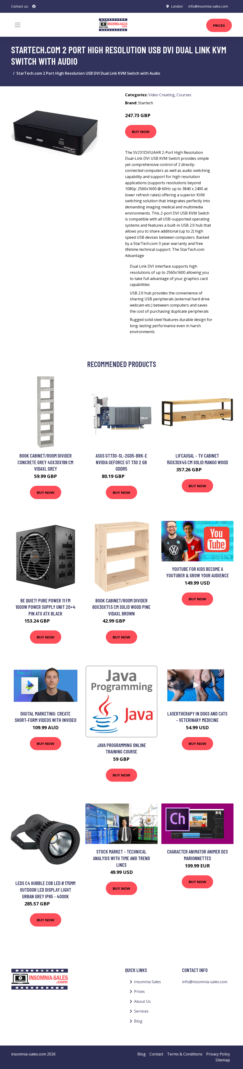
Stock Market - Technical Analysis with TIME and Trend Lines (121, 858)
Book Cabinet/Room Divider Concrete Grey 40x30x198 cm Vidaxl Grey (45, 462)
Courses (184, 94)
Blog (138, 1021)
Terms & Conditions (184, 1054)
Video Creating (161, 94)
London (177, 6)
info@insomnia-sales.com (208, 6)
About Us (142, 1001)
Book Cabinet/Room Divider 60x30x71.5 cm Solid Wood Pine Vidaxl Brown (121, 606)
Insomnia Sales (147, 981)
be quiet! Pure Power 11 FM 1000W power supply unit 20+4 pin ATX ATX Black (45, 606)
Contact (156, 1054)
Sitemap (222, 1060)
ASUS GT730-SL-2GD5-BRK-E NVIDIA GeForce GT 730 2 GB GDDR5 (121, 462)
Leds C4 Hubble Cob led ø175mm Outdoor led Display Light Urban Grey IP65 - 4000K (45, 889)
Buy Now (141, 131)
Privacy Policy (218, 1054)
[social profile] (33, 6)
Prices (219, 25)
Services (141, 1011)
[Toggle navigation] (17, 24)
